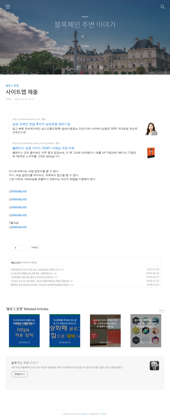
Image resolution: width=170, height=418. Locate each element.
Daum (84, 414)
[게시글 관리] (23, 247)
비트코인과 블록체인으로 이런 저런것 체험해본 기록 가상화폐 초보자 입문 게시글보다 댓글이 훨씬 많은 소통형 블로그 (67, 367)
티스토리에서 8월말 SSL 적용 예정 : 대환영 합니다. (32, 273)
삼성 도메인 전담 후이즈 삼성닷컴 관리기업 (41, 124)
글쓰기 (68, 67)
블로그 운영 (12, 85)
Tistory (104, 414)
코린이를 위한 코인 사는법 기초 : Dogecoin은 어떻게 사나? (35, 269)
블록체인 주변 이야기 (85, 25)
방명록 (79, 67)
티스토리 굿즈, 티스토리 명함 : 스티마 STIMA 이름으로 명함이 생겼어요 (40, 281)
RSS (90, 67)
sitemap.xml (19, 191)
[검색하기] (162, 6)
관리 (102, 67)
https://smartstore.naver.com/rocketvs (33, 143)
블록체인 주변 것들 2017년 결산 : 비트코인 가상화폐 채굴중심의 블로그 (40, 284)
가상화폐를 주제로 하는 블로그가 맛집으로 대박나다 (32, 277)
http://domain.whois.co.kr (26, 119)
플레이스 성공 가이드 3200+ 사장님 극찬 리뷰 (43, 148)
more (161, 310)
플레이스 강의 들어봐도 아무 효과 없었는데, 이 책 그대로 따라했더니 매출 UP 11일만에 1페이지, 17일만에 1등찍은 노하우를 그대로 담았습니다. (74, 154)
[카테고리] (8, 6)
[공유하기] (19, 247)
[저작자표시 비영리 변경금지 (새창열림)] (45, 247)
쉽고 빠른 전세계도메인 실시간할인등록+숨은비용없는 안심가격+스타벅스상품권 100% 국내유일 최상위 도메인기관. (74, 130)
